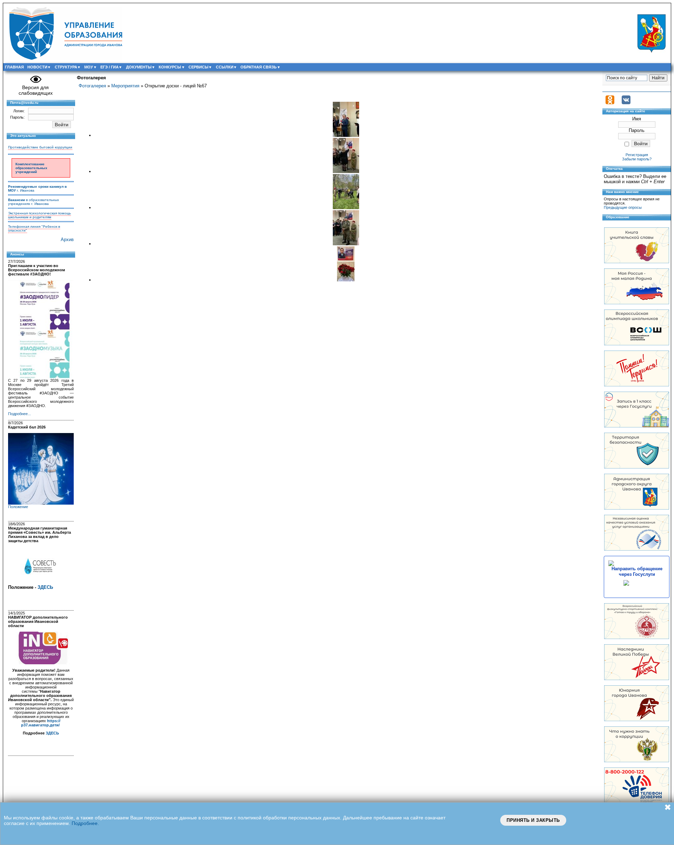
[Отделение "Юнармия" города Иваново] (636, 719)
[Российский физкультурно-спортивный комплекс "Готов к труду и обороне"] (636, 637)
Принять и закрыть (533, 820)
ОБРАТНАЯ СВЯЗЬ (258, 67)
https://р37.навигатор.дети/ (40, 723)
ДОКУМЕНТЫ (139, 67)
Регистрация (637, 155)
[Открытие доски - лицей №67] (346, 135)
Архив (67, 239)
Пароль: (17, 117)
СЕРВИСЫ (199, 67)
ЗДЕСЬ (45, 587)
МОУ (88, 67)
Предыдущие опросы (623, 207)
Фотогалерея (92, 85)
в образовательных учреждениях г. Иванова (33, 202)
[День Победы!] (636, 678)
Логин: (19, 111)
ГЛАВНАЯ (14, 67)
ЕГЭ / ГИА (109, 67)
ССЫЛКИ (224, 67)
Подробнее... (19, 414)
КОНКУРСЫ (170, 67)
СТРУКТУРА (66, 67)
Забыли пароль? (637, 159)
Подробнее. (85, 823)
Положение (18, 507)
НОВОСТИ (37, 67)
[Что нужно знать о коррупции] (636, 760)
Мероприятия (125, 85)
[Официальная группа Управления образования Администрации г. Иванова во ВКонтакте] (626, 103)
